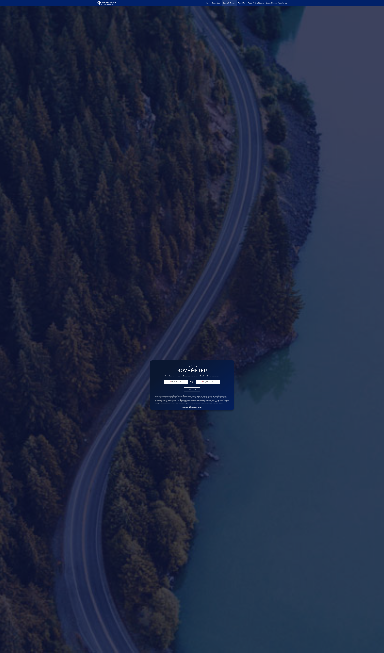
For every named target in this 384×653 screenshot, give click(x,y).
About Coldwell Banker (256, 3)
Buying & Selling (229, 4)
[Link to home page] (108, 3)
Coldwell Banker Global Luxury (276, 3)
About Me (242, 4)
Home (208, 3)
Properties (217, 4)
